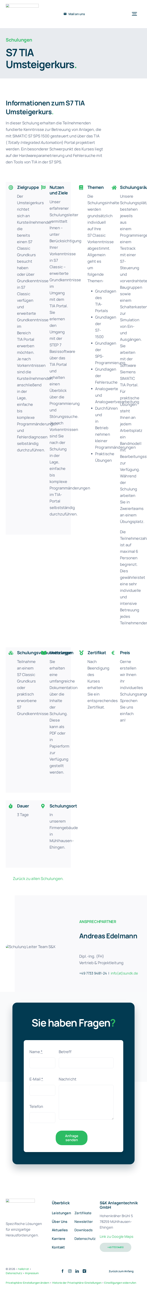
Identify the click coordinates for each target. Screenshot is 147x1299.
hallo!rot (23, 1269)
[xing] (84, 1271)
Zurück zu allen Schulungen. (38, 878)
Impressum (32, 1273)
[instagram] (70, 1271)
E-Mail (36, 1079)
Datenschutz (14, 1273)
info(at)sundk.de (124, 973)
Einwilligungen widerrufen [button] (120, 1282)
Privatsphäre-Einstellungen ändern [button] (27, 1282)
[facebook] (62, 1271)
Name (35, 1051)
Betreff (65, 1051)
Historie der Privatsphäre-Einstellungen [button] (76, 1282)
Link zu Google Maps (116, 1236)
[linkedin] (77, 1271)
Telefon (36, 1106)
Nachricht (67, 1079)
